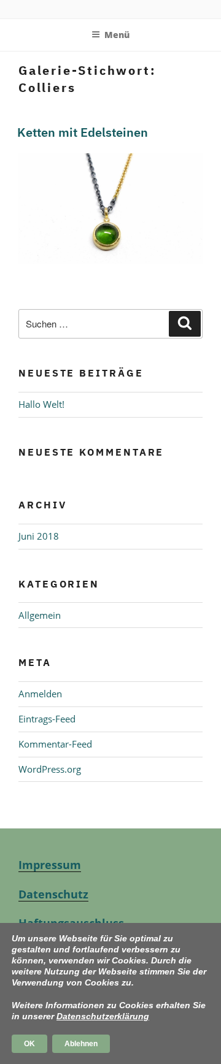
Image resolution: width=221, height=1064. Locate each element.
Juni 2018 (38, 536)
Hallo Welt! (41, 404)
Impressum (49, 864)
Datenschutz (53, 894)
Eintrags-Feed (47, 719)
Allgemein (39, 615)
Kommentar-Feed (55, 744)
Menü (117, 34)
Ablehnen (81, 1043)
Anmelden (40, 693)
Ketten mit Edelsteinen (82, 132)
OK (29, 1043)
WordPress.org (49, 769)
